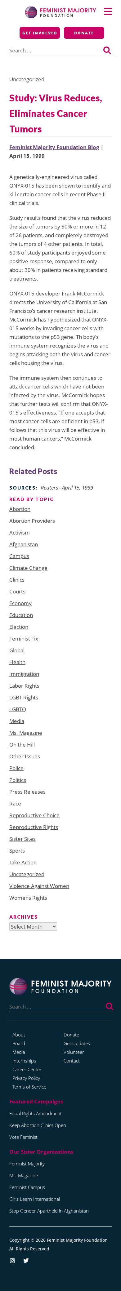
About (18, 1034)
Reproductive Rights (33, 827)
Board (18, 1043)
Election (18, 626)
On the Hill (22, 744)
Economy (20, 603)
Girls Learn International (34, 1199)
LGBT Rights (23, 697)
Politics (17, 779)
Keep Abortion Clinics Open (37, 1125)
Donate (84, 33)
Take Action (23, 862)
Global (17, 650)
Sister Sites (22, 838)
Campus (19, 556)
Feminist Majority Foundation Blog (54, 147)
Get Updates (77, 1043)
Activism (19, 532)
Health (17, 662)
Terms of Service (29, 1087)
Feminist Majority (27, 1163)
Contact (72, 1061)
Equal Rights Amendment (35, 1113)
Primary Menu (108, 11)
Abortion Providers (32, 520)
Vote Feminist (23, 1137)
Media (16, 721)
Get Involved (39, 33)
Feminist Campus (27, 1187)
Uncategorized (26, 874)
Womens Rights (28, 897)
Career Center (27, 1069)
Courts (17, 591)
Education (21, 615)
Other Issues (24, 756)
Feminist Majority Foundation (77, 1240)
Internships (24, 1061)
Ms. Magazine (25, 732)
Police (16, 768)
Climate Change (28, 567)
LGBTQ (17, 709)
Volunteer (74, 1052)
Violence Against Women (39, 886)
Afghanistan (23, 544)
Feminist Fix (23, 638)
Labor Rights (24, 685)
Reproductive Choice (34, 815)
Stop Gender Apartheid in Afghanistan (49, 1211)
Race (15, 803)
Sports (17, 850)
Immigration (24, 673)
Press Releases (27, 791)
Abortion (19, 508)
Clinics (17, 579)
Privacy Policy (26, 1078)
